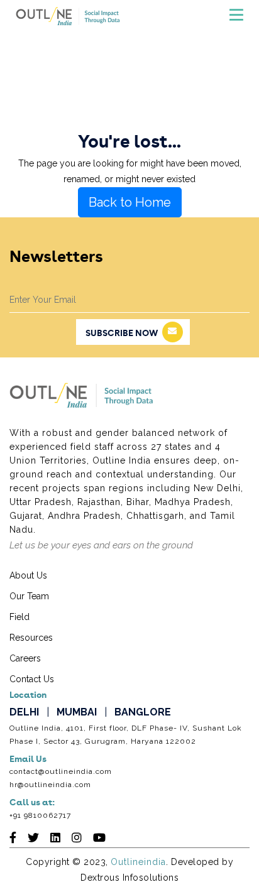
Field (19, 617)
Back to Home (130, 202)
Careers (25, 658)
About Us (28, 575)
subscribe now (121, 333)
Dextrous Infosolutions (129, 878)
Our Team (29, 596)
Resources (31, 638)
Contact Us (31, 679)
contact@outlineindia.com (60, 771)
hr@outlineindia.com (50, 784)
